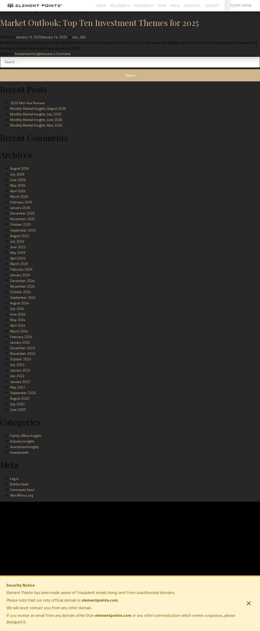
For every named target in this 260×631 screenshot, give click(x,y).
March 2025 (19, 263)
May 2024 (17, 319)
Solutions (118, 5)
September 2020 (23, 392)
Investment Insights (29, 53)
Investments (19, 452)
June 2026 (18, 179)
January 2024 (20, 342)
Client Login (240, 5)
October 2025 (20, 224)
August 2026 (19, 168)
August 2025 (19, 235)
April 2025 (18, 258)
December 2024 (22, 280)
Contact (212, 5)
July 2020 (17, 404)
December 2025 (22, 213)
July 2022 (17, 375)
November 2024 (22, 286)
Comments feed (22, 489)
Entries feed (19, 484)
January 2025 (20, 274)
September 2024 (23, 297)
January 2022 (20, 381)
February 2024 (21, 336)
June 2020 (18, 409)
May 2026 (17, 185)
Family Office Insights (25, 435)
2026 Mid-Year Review (27, 103)
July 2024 (17, 308)
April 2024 (18, 325)
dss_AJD (79, 37)
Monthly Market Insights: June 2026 (36, 119)
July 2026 (17, 174)
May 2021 (17, 387)
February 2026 (21, 202)
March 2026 (19, 196)
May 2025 (17, 252)
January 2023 (20, 370)
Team (162, 5)
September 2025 (23, 230)
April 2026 (18, 191)
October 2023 (20, 359)
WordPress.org (21, 495)
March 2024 (19, 331)
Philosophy (144, 5)
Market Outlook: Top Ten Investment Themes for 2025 (99, 22)
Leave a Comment (57, 53)
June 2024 (18, 314)
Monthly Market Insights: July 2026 (35, 114)
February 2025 (21, 269)
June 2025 (18, 247)
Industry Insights (22, 441)
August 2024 (19, 303)
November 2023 (22, 353)
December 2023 (22, 347)
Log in (14, 478)
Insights (191, 5)
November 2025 (22, 218)
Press (175, 5)
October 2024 (20, 291)
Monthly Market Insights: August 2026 (38, 108)
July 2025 (17, 241)
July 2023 (17, 364)
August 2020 (19, 398)
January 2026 (20, 207)
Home (101, 5)
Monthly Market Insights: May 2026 (36, 125)
